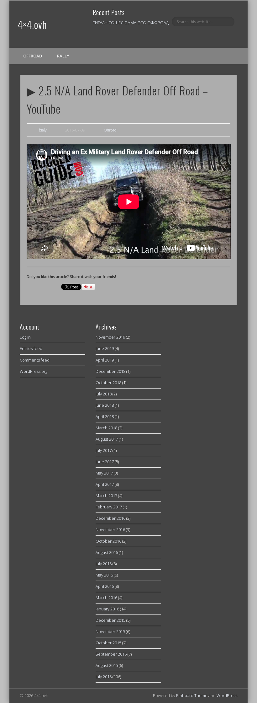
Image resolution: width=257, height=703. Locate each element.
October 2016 (108, 541)
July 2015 (104, 676)
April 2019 (105, 360)
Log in (25, 337)
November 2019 (110, 337)
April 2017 (105, 484)
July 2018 (104, 394)
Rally (63, 56)
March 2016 (106, 597)
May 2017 (104, 473)
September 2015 (111, 654)
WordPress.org (33, 371)
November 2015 (110, 631)
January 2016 (107, 609)
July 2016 (104, 563)
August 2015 (107, 665)
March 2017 (106, 495)
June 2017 (105, 461)
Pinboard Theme (191, 695)
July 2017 (104, 450)
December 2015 (110, 620)
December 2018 (110, 371)
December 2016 (110, 518)
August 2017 (107, 439)
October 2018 (108, 382)
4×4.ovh (32, 24)
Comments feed (35, 360)
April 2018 (105, 416)
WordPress (227, 695)
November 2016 (110, 529)
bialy (43, 130)
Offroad (32, 56)
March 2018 (106, 428)
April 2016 (105, 586)
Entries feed (31, 348)
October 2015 (108, 643)
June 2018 (105, 405)
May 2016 (104, 575)
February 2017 (109, 507)
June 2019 (105, 348)
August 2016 (107, 552)
